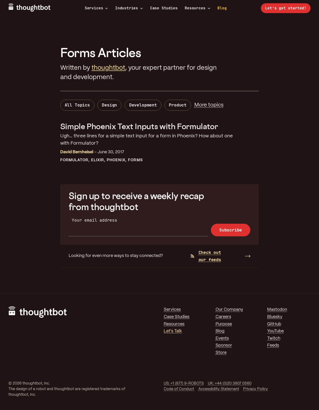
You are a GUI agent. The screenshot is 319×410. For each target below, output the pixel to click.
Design (109, 105)
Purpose (224, 324)
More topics (208, 105)
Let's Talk (173, 331)
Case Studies (164, 8)
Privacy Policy (255, 389)
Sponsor (224, 346)
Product (178, 105)
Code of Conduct (179, 389)
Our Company (229, 310)
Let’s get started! (285, 8)
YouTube (275, 331)
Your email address (94, 220)
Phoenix (116, 160)
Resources (195, 8)
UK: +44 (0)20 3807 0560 (230, 383)
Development (143, 105)
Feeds (273, 346)
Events (222, 338)
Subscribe (230, 230)
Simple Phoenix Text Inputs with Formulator (139, 126)
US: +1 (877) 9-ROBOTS (184, 383)
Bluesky (274, 317)
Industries (126, 8)
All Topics (77, 105)
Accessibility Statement (218, 389)
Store (221, 353)
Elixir (97, 160)
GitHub (274, 324)
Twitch (273, 338)
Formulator (74, 160)
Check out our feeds (209, 256)
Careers (223, 317)
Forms (135, 160)
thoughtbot (108, 68)
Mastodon (277, 310)
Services (94, 8)
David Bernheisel (76, 152)
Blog (222, 8)
